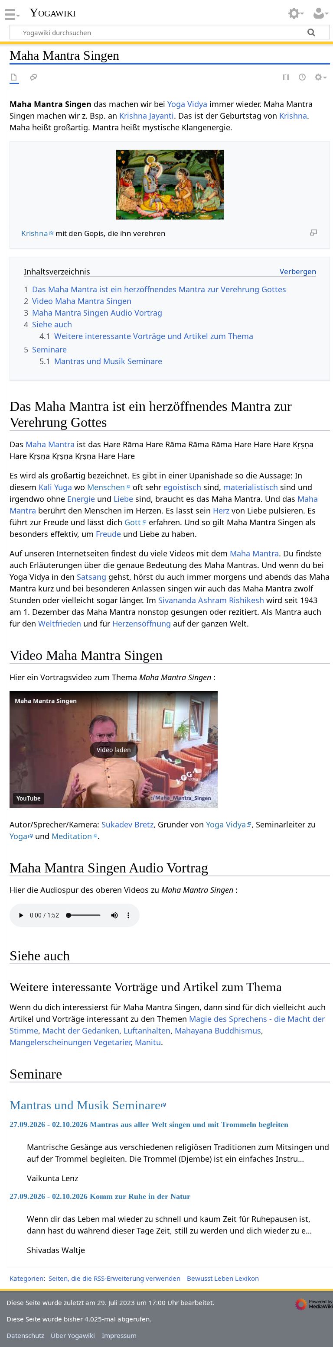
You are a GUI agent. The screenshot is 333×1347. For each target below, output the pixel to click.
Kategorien (26, 1278)
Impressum (119, 1335)
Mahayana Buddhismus (218, 1030)
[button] (114, 749)
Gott (132, 522)
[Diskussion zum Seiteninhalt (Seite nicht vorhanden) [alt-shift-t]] (34, 78)
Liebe (123, 499)
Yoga (18, 836)
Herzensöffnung (141, 623)
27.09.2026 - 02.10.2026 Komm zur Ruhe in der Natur (100, 1196)
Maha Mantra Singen (46, 701)
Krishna (293, 115)
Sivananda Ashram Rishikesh (211, 600)
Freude (108, 534)
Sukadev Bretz (127, 824)
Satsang (91, 577)
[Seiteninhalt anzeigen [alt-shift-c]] (14, 78)
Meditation (72, 836)
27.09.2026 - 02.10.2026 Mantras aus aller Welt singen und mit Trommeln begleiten (149, 1124)
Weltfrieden (59, 623)
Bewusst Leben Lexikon (223, 1278)
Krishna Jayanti (146, 115)
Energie (81, 499)
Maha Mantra (50, 444)
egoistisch (182, 487)
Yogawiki (52, 12)
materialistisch (250, 487)
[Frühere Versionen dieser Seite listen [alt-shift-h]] (302, 78)
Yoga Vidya (187, 104)
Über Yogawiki (73, 1335)
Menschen (106, 487)
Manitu (148, 1042)
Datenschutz (25, 1335)
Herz (221, 510)
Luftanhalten (147, 1030)
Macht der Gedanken (80, 1030)
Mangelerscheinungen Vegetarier (70, 1042)
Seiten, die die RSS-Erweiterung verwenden (114, 1278)
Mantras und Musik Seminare (85, 1105)
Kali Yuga (55, 487)
